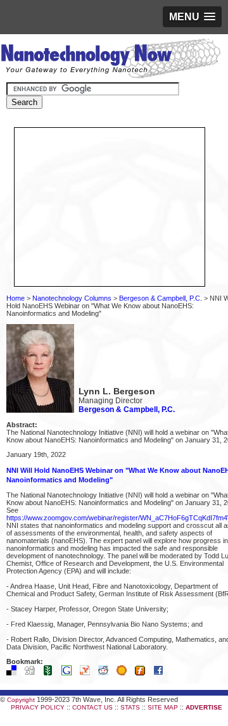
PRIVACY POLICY (38, 707)
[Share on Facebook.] (161, 673)
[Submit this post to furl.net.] (143, 673)
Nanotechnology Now (110, 60)
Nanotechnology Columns (71, 298)
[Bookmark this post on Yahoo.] (88, 673)
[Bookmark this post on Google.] (69, 673)
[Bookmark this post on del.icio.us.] (14, 673)
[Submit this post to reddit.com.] (106, 673)
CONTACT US (92, 707)
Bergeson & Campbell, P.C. (160, 298)
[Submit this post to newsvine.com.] (51, 673)
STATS (130, 707)
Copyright (21, 699)
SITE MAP (163, 707)
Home (15, 298)
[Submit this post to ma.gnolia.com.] (125, 673)
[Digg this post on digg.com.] (33, 673)
